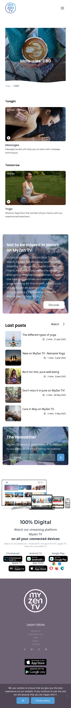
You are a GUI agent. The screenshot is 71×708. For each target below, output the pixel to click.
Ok (22, 700)
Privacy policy (43, 700)
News (35, 641)
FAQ (35, 637)
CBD (16, 85)
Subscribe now (35, 634)
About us (35, 631)
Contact (36, 644)
